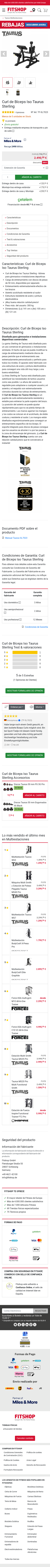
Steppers (8, 1526)
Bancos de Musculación (32, 1502)
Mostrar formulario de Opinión (25, 690)
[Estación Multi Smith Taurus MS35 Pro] (29, 1048)
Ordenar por (16, 707)
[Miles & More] (25, 1400)
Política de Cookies (11, 1460)
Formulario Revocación (13, 1470)
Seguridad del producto (18, 256)
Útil (7, 745)
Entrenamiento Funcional (11, 1535)
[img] (25, 140)
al (12, 1429)
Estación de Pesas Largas (35, 1527)
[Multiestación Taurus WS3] (29, 849)
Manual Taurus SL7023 (16, 538)
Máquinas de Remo (35, 1492)
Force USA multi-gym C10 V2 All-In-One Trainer (21, 1030)
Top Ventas (12, 250)
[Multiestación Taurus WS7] (29, 907)
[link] (13, 1231)
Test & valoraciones (16, 239)
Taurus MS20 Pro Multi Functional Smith (20, 1084)
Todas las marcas (12, 1559)
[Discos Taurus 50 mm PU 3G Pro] (8, 786)
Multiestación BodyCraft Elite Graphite (19, 972)
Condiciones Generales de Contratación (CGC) (13, 1454)
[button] (7, 82)
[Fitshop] (17, 10)
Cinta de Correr (11, 1492)
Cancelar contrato (25, 1438)
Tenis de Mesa (10, 1501)
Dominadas (32, 1542)
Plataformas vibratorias (32, 1550)
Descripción (12, 223)
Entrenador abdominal (32, 1535)
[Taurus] (12, 33)
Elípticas (8, 1487)
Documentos (13, 228)
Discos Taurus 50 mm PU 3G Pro (29, 784)
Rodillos (30, 1521)
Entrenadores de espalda (11, 1543)
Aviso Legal (31, 1460)
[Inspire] (20, 1121)
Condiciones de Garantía (18, 234)
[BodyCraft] (20, 951)
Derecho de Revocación (36, 1465)
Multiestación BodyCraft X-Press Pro (20, 943)
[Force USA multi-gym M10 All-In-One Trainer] (29, 991)
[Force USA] (20, 1009)
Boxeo (7, 1514)
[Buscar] (39, 10)
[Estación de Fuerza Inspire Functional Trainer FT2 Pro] (29, 1103)
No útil (16, 745)
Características (14, 217)
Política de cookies (34, 1452)
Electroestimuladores (13, 1549)
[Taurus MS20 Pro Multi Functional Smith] (29, 1074)
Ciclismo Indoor (11, 1509)
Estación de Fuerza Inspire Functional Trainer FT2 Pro (20, 1113)
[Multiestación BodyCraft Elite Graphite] (29, 962)
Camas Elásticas (34, 1496)
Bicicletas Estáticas (35, 1487)
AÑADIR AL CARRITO (31, 177)
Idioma (39, 707)
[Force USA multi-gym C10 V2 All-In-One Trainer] (29, 1019)
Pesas (30, 1509)
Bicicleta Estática (12, 1521)
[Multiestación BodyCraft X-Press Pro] (29, 933)
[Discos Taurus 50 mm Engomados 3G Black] (8, 806)
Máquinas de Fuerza (13, 1496)
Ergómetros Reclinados (32, 1515)
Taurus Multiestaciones (13, 18)
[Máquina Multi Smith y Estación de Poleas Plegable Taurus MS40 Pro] (29, 875)
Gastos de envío (10, 1465)
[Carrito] (46, 10)
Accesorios (12, 245)
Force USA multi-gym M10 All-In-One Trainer (21, 1001)
